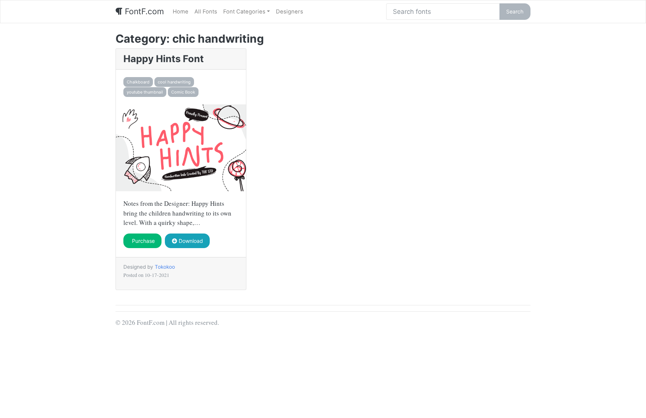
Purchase (142, 241)
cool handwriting (174, 82)
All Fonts (205, 11)
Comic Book (183, 92)
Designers (289, 11)
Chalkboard (138, 82)
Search (514, 11)
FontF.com (143, 11)
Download (190, 241)
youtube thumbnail (145, 92)
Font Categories (244, 11)
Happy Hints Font (163, 58)
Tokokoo (165, 267)
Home (180, 11)
